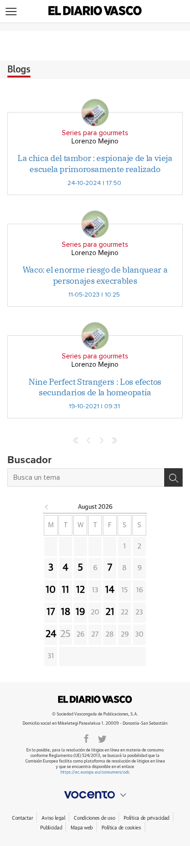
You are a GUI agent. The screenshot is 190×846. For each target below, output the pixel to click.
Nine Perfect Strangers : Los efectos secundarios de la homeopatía (95, 387)
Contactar (22, 818)
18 (66, 612)
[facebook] (86, 738)
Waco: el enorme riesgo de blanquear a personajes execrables (95, 275)
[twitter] (102, 738)
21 (110, 612)
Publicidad (51, 827)
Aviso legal (53, 818)
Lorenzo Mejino (95, 141)
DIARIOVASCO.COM (95, 699)
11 (65, 590)
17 (51, 612)
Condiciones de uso (94, 818)
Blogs (18, 69)
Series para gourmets (95, 133)
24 (51, 634)
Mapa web (82, 827)
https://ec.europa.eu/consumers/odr (94, 772)
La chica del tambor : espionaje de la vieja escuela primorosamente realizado (95, 163)
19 (80, 612)
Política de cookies (121, 827)
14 (109, 590)
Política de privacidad (146, 818)
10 (51, 590)
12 (80, 590)
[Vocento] (95, 794)
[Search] (173, 477)
